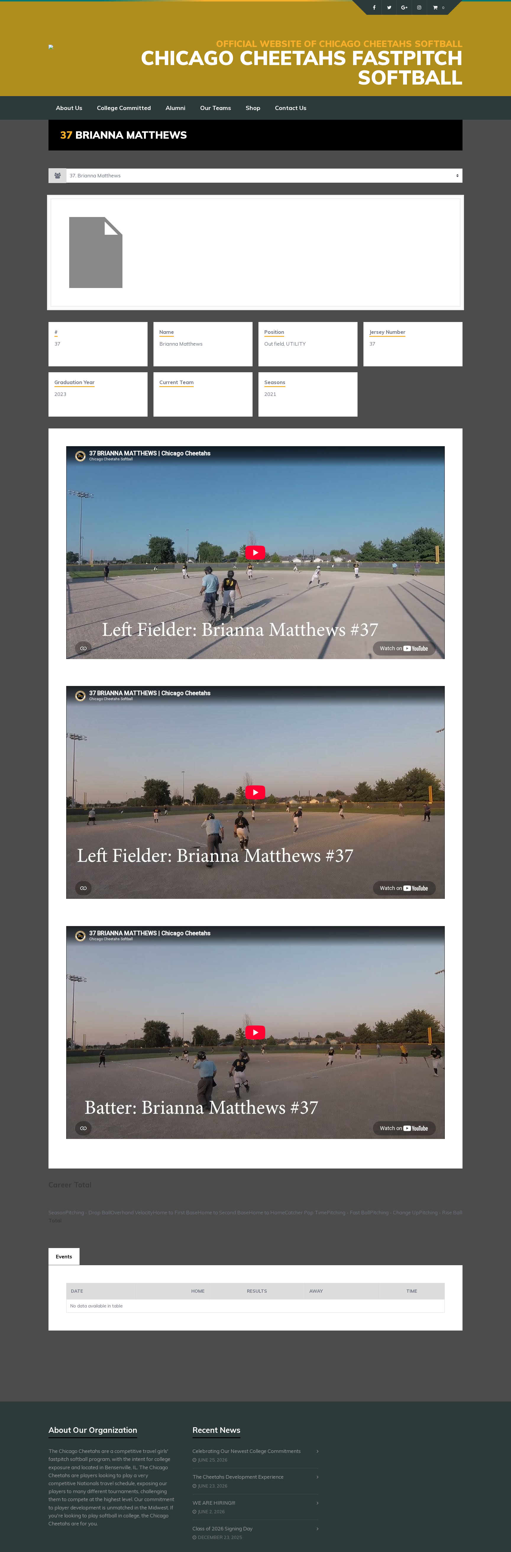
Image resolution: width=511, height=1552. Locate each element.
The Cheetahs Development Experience (238, 1477)
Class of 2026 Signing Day (223, 1528)
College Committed (124, 107)
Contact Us (290, 107)
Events (64, 1256)
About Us (69, 107)
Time (411, 1291)
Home (198, 1291)
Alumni (175, 107)
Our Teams (215, 107)
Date (77, 1291)
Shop (253, 107)
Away (316, 1291)
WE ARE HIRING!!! (214, 1503)
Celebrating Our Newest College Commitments (247, 1451)
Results (257, 1291)
